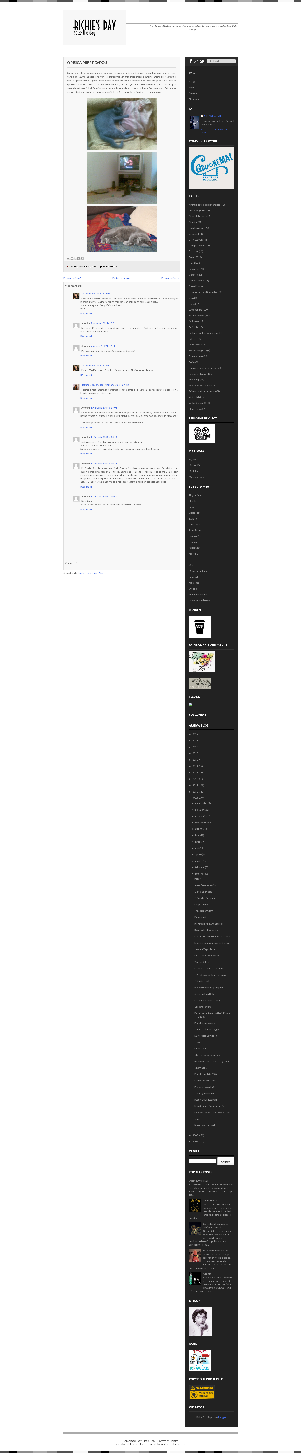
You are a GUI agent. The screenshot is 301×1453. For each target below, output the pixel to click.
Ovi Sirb (193, 588)
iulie (197, 835)
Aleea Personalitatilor (205, 885)
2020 (195, 747)
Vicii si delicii (195, 397)
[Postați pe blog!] (72, 258)
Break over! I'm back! (205, 1125)
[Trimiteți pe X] (75, 258)
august (199, 828)
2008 (195, 1135)
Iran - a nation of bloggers (207, 1029)
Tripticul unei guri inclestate (203, 391)
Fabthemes (131, 1444)
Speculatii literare (197, 373)
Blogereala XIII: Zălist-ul (206, 930)
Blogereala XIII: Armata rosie (208, 923)
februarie (200, 867)
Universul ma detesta (199, 600)
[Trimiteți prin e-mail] (68, 258)
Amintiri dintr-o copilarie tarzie (204, 204)
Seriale (192, 362)
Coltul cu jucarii (196, 228)
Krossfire (193, 553)
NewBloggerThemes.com (173, 1444)
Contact (193, 93)
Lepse (192, 304)
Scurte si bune (196, 356)
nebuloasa (194, 582)
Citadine (193, 222)
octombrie (200, 816)
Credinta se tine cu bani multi (209, 968)
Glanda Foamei (196, 280)
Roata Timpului (211, 1200)
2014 (195, 766)
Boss (191, 507)
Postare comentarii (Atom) (91, 573)
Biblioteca (194, 99)
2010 (195, 791)
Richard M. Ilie (212, 116)
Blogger (222, 1417)
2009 (195, 798)
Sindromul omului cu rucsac (202, 368)
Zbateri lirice (195, 408)
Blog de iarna (195, 495)
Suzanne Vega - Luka (204, 949)
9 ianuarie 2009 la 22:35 (117, 384)
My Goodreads (196, 477)
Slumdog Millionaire (204, 1093)
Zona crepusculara (203, 910)
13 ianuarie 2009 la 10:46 (104, 496)
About (192, 87)
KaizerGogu (195, 547)
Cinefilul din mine (197, 216)
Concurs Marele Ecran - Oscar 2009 (212, 936)
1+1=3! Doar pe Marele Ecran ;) (210, 974)
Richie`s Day (149, 1440)
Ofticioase (194, 321)
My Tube (193, 471)
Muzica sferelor (196, 315)
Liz (82, 293)
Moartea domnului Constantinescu (211, 942)
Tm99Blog (194, 379)
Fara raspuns (200, 1048)
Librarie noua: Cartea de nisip (209, 1106)
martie (198, 860)
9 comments (110, 266)
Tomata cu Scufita (198, 594)
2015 (195, 759)
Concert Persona (202, 1006)
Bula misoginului (197, 210)
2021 (195, 740)
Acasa (192, 81)
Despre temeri (201, 904)
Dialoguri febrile (197, 245)
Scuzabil (198, 1042)
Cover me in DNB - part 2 (207, 1000)
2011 (195, 785)
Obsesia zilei (200, 1067)
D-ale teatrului (196, 239)
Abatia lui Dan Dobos (205, 994)
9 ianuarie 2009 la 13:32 (103, 323)
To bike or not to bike (200, 385)
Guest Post (194, 286)
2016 (195, 753)
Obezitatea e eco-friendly (207, 1055)
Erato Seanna (195, 530)
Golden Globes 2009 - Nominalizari (212, 1112)
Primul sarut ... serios (204, 1023)
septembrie (201, 822)
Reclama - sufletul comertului (203, 333)
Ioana (197, 1119)
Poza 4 (197, 878)
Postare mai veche (170, 278)
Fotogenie (194, 269)
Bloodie (193, 501)
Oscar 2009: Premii (199, 1180)
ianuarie (199, 873)
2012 (195, 778)
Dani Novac (194, 524)
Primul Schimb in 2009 (205, 1074)
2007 (195, 1141)
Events (192, 257)
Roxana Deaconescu (92, 384)
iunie (197, 841)
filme (191, 263)
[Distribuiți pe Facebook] (78, 258)
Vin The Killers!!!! (203, 962)
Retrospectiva (196, 344)
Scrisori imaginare (198, 350)
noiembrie (200, 809)
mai (197, 848)
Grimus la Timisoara (204, 898)
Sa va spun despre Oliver (215, 1250)
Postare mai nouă (72, 278)
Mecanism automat (198, 571)
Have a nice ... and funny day (203, 292)
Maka (192, 565)
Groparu (193, 542)
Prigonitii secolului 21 (205, 1087)
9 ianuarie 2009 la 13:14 (98, 293)
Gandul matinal (196, 274)
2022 (195, 734)
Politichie (193, 327)
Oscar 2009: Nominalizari (207, 955)
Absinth (207, 1273)
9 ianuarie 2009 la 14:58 (103, 346)
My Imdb (193, 459)
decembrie (201, 803)
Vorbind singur (196, 403)
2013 (195, 772)
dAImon (193, 518)
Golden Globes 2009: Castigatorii (211, 1061)
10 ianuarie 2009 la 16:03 (104, 407)
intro (191, 298)
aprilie (198, 854)
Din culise (193, 251)
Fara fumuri (200, 917)
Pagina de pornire (121, 278)
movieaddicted (196, 577)
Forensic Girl (195, 536)
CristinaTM (194, 512)
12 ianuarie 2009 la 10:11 (104, 463)
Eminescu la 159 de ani (205, 1035)
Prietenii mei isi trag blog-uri (208, 987)
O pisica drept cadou (87, 62)
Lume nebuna (195, 309)
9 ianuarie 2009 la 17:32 (98, 365)
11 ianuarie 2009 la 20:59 (104, 437)
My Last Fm (194, 465)
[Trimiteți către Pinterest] (82, 258)
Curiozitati (194, 234)
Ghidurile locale (202, 981)
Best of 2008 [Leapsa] (205, 1099)
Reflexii (192, 338)
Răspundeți (86, 313)
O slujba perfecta (203, 891)
